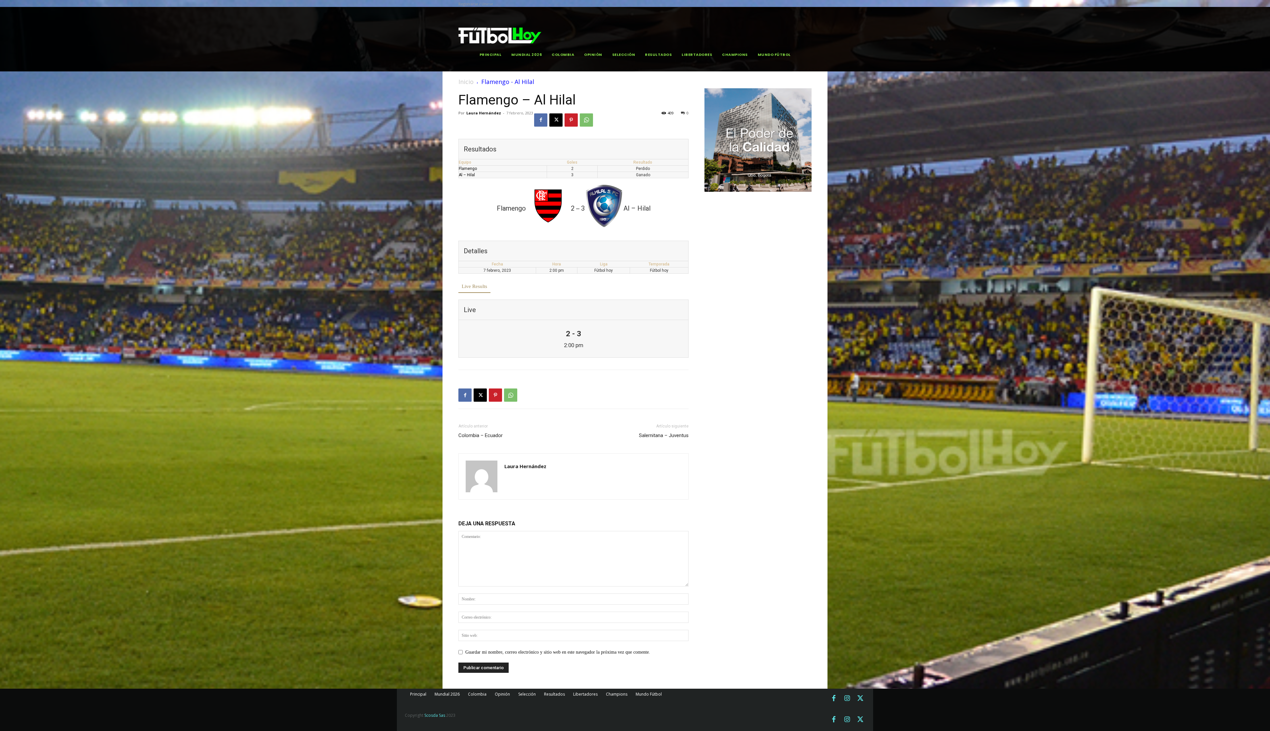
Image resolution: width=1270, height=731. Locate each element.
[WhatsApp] (586, 120)
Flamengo (468, 168)
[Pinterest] (571, 120)
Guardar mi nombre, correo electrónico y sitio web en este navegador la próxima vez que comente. (557, 652)
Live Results (474, 286)
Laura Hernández (483, 112)
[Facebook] (540, 120)
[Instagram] (847, 699)
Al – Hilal (467, 175)
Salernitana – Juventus (664, 435)
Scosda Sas (434, 715)
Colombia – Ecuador (480, 435)
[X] (556, 120)
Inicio (466, 82)
